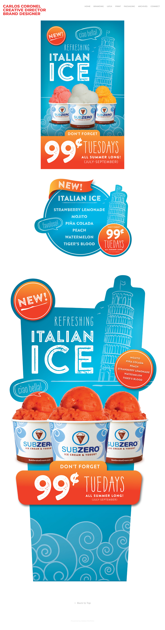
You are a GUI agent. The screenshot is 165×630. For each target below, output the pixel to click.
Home (87, 6)
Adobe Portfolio (87, 621)
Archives (142, 6)
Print (118, 6)
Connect (155, 6)
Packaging (129, 6)
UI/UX (109, 6)
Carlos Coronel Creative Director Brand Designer (25, 10)
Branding (98, 6)
